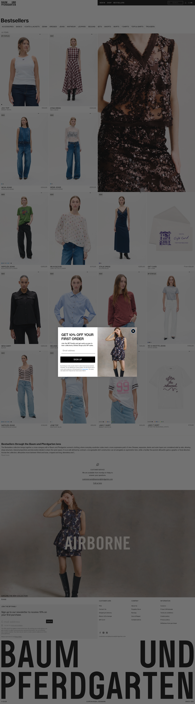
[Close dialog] (133, 331)
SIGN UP (78, 359)
